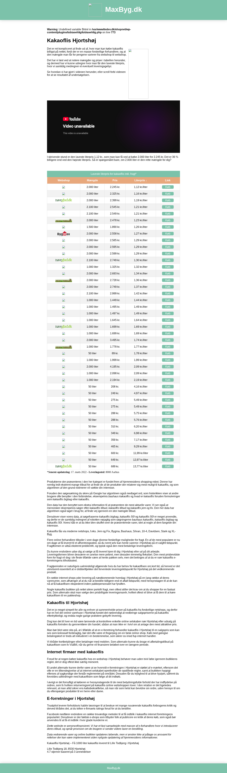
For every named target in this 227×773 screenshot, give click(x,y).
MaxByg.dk (123, 9)
